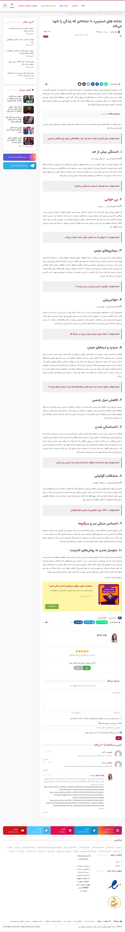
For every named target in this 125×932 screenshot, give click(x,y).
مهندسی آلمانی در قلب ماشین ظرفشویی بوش (20, 40)
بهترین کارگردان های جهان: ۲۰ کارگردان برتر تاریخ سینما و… (14, 140)
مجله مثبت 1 (20, 851)
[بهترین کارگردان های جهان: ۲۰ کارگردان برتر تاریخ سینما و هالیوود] (28, 141)
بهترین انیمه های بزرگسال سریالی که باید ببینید (14, 129)
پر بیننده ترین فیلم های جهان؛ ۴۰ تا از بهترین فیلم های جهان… (14, 119)
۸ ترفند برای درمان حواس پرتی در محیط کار (89, 334)
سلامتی (75, 5)
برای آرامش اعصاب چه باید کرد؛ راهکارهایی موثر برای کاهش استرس (77, 138)
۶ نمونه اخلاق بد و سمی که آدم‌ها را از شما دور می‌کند (21, 29)
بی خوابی (111, 199)
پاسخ (44, 760)
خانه (83, 5)
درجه (118, 861)
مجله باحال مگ (31, 851)
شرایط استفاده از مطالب (53, 921)
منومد (117, 865)
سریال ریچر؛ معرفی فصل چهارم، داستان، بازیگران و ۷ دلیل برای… (14, 109)
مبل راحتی (17, 847)
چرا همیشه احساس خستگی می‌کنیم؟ (91, 186)
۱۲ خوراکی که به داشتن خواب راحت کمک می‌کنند (86, 237)
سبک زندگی (63, 5)
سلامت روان (112, 618)
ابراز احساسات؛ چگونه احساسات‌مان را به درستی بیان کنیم (82, 462)
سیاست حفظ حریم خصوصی (20, 921)
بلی (87, 668)
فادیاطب (75, 851)
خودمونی (118, 847)
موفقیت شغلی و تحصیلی (27, 5)
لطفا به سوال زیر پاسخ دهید (111, 723)
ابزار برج (12, 851)
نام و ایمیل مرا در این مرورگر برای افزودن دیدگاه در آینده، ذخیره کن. (94, 718)
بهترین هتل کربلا (84, 847)
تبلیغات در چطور (103, 921)
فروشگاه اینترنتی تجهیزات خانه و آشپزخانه (49, 847)
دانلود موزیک (50, 851)
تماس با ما (67, 921)
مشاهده (52, 606)
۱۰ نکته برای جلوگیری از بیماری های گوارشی (89, 510)
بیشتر (12, 7)
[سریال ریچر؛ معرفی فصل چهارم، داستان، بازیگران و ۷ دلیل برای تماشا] (28, 110)
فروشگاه (116, 921)
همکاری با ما (77, 921)
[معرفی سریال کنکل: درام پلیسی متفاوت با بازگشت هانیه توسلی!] (28, 99)
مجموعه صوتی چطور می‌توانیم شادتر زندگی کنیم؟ (70, 586)
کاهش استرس (87, 561)
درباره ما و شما (90, 921)
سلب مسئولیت (37, 921)
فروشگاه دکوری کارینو (29, 847)
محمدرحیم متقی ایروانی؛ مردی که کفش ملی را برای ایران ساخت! (20, 74)
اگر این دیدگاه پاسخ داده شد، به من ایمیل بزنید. (102, 732)
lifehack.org (109, 577)
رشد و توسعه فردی (48, 5)
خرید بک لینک (117, 851)
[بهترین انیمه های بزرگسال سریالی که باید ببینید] (28, 130)
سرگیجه (83, 523)
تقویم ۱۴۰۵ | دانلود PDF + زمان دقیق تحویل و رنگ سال (21, 63)
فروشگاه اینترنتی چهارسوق (88, 851)
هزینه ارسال (110, 847)
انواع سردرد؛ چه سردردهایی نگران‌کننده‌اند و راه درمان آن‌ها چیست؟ (78, 387)
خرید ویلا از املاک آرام (104, 851)
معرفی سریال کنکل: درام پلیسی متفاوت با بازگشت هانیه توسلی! (20, 52)
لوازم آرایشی (41, 851)
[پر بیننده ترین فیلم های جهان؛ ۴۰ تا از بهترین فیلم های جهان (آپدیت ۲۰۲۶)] (28, 120)
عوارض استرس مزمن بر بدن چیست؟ (91, 286)
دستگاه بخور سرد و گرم (70, 847)
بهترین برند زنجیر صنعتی (64, 851)
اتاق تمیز (9, 847)
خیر (78, 668)
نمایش (104, 114)
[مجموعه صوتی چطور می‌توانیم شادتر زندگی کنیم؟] (109, 594)
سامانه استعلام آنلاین (98, 847)
